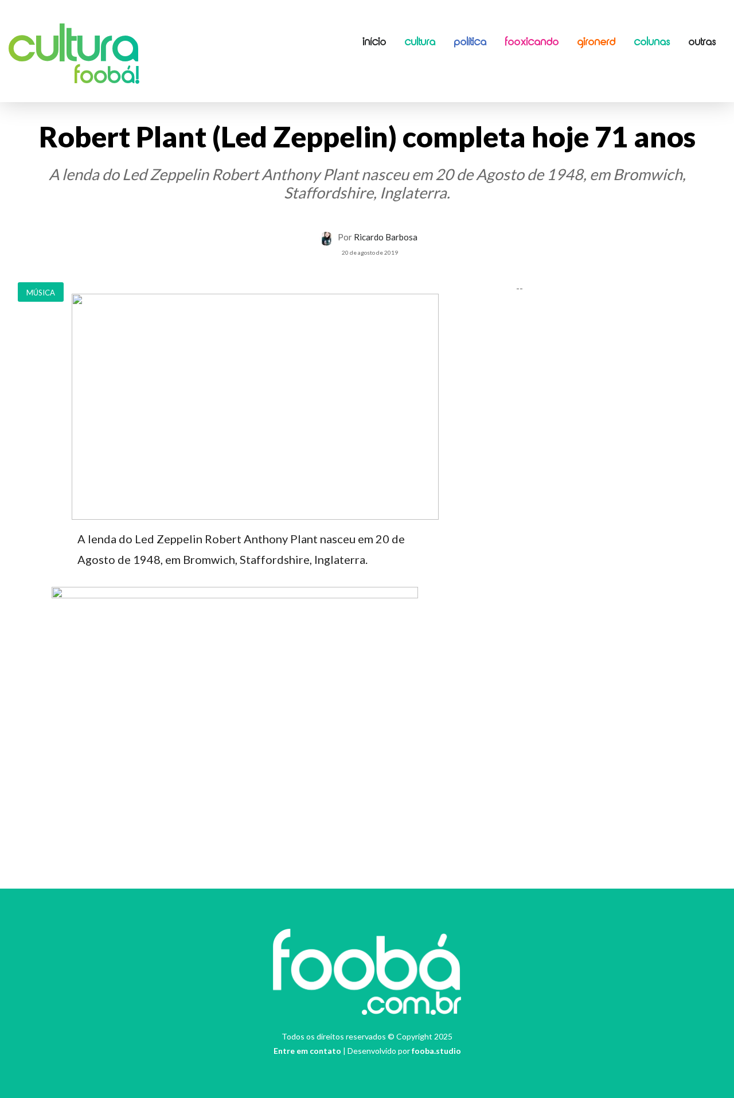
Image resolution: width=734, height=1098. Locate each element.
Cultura (74, 49)
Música (40, 292)
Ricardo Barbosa (385, 237)
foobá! (107, 76)
